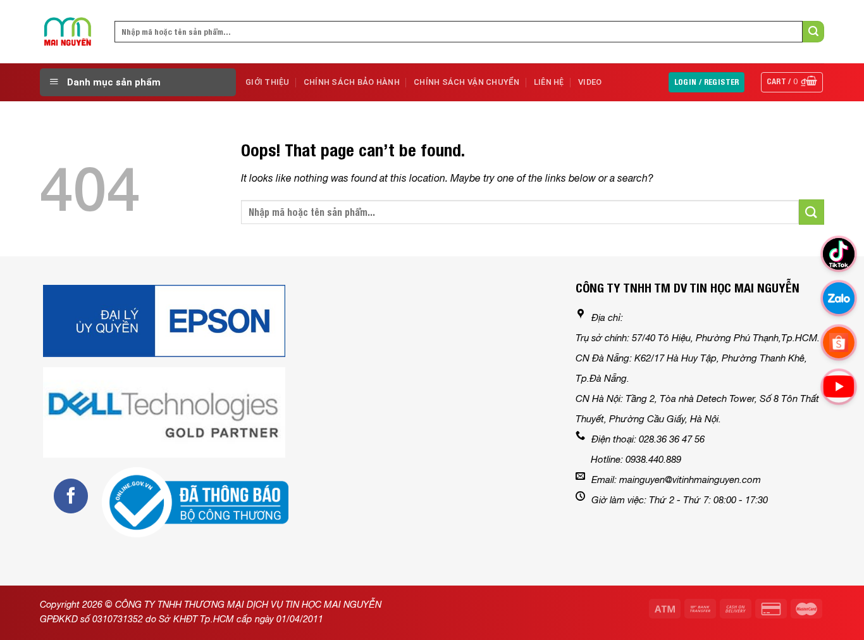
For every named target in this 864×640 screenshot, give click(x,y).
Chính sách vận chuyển (466, 82)
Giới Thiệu (267, 82)
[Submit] (813, 31)
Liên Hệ (549, 82)
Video (590, 82)
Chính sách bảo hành (352, 82)
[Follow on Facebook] (71, 496)
